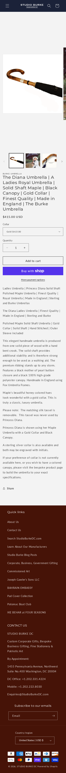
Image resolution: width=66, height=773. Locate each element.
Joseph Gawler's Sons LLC (23, 579)
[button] (7, 6)
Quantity (7, 240)
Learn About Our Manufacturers (27, 546)
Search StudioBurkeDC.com (24, 538)
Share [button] (10, 488)
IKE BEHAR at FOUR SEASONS (26, 612)
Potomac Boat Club (19, 604)
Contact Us (14, 530)
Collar (6, 224)
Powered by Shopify (47, 766)
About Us (13, 521)
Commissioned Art (18, 571)
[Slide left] (4, 161)
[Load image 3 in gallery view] (49, 160)
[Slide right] (62, 161)
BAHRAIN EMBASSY (20, 587)
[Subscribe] (53, 715)
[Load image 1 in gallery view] (16, 160)
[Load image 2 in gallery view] (32, 160)
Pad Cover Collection (20, 596)
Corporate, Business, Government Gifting (32, 563)
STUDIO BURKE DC (27, 766)
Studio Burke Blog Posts (22, 554)
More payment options (33, 279)
